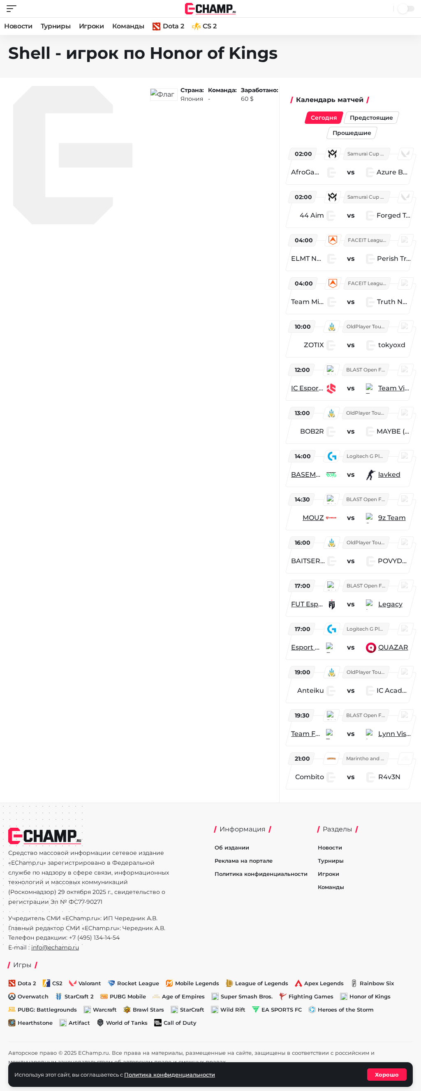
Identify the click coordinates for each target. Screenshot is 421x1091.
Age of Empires (183, 996)
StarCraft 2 (79, 996)
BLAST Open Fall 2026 (367, 370)
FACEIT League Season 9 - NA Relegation (369, 240)
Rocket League (138, 983)
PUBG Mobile (128, 996)
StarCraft (192, 1009)
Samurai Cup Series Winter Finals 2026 (368, 154)
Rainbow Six (377, 983)
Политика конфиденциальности (261, 873)
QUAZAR (393, 647)
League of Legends (261, 983)
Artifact (79, 1022)
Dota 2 (173, 26)
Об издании (232, 847)
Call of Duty (180, 1022)
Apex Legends (324, 983)
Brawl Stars (148, 1009)
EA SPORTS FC (281, 1009)
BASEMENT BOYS (307, 474)
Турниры (56, 26)
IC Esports (307, 388)
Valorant (90, 983)
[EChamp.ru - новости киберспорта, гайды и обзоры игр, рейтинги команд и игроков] (210, 8)
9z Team (392, 518)
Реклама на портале (244, 860)
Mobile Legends (197, 983)
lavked (389, 474)
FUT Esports (308, 604)
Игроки (91, 26)
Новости (18, 26)
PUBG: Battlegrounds (47, 1009)
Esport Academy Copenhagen (307, 647)
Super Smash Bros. (247, 996)
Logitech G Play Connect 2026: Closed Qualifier (368, 456)
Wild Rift (232, 1009)
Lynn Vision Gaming (394, 734)
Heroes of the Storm (346, 1009)
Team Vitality (394, 388)
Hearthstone (35, 1022)
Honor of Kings (370, 996)
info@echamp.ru (55, 947)
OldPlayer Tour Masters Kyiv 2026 (368, 326)
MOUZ (313, 518)
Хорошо (387, 1074)
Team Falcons (307, 734)
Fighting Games (311, 996)
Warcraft (105, 1009)
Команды (128, 26)
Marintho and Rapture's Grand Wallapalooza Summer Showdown (367, 758)
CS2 (57, 983)
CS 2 (209, 26)
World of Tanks (127, 1022)
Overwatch (33, 996)
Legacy (390, 604)
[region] (352, 467)
